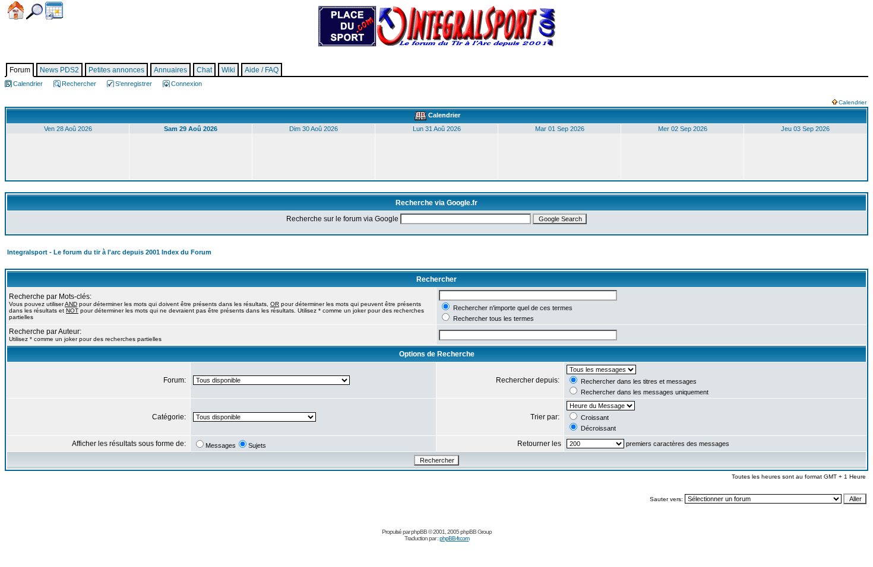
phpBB (419, 531)
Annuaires (170, 70)
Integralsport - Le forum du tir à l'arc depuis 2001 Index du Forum (109, 252)
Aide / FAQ (262, 70)
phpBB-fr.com (454, 538)
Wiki (228, 70)
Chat (204, 70)
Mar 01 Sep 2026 (559, 128)
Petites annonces (116, 70)
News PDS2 (59, 70)
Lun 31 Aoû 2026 (437, 128)
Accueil (16, 10)
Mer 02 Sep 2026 (682, 128)
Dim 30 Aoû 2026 (313, 128)
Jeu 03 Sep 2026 (805, 128)
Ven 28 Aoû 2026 (68, 128)
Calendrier (54, 11)
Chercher (34, 12)
